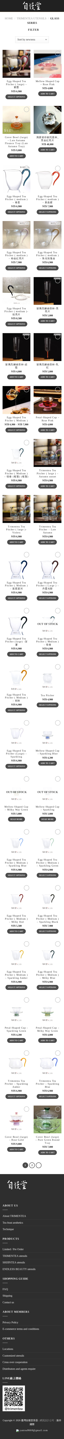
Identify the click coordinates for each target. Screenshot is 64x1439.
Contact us (8, 1302)
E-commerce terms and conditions (21, 1328)
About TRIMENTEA (14, 1216)
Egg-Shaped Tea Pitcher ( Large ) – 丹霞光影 (47, 585)
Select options (16, 97)
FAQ (5, 1289)
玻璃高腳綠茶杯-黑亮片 (48, 310)
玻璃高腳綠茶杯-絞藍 (16, 366)
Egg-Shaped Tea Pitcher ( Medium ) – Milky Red (16, 918)
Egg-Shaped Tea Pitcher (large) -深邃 (16, 641)
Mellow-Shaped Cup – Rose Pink (48, 83)
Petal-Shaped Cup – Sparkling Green (16, 1029)
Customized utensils (13, 1355)
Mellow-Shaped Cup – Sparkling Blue (48, 752)
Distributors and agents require (19, 1368)
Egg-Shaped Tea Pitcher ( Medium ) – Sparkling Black (47, 918)
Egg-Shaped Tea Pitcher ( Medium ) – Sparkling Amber (16, 975)
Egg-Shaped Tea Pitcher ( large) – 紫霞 (16, 84)
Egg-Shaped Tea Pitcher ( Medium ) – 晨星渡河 (16, 585)
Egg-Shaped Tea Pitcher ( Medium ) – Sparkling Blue (16, 862)
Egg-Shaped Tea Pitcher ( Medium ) (16, 419)
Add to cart (47, 94)
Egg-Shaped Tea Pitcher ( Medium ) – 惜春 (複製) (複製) (16, 473)
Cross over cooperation (15, 1362)
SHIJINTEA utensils (14, 1262)
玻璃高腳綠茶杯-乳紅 (48, 366)
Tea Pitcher (47, 695)
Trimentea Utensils (31, 18)
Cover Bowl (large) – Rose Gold (16, 1138)
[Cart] (57, 6)
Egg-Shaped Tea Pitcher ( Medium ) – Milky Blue (47, 975)
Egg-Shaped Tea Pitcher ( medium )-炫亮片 (16, 311)
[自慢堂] (32, 6)
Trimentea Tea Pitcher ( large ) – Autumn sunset (48, 473)
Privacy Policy (10, 1322)
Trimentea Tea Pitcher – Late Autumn (47, 529)
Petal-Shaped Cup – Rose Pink (47, 419)
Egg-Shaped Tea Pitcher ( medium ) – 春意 (16, 199)
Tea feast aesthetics (13, 1222)
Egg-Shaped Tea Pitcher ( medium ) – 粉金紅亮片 (16, 255)
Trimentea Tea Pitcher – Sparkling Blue (47, 1084)
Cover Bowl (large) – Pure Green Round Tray (47, 1140)
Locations (8, 1348)
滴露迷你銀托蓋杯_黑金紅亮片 (47, 139)
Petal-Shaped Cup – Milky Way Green (47, 1029)
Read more (16, 819)
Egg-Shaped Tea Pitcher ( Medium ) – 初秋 (16, 697)
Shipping (7, 1295)
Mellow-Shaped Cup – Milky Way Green (16, 808)
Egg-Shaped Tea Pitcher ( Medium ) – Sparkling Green (47, 862)
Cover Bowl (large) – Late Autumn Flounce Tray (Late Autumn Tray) (16, 142)
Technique (8, 1229)
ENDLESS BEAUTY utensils (19, 1269)
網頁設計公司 (47, 1420)
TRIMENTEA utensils (15, 1255)
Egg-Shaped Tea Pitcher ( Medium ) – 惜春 (47, 641)
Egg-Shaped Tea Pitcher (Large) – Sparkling (16, 753)
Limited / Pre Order (13, 1249)
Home (9, 18)
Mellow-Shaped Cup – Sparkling (48, 808)
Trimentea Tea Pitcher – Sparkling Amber (16, 1084)
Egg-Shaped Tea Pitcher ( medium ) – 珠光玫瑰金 (47, 255)
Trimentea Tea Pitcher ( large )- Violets (16, 529)
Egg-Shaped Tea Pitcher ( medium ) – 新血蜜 (47, 199)
